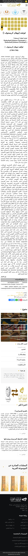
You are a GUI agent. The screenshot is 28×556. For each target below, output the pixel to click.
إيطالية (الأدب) (21, 354)
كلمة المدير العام (9, 522)
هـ (15, 29)
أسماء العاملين (9, 528)
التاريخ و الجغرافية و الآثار (20, 357)
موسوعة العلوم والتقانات (20, 546)
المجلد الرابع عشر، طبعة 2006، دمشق (15, 295)
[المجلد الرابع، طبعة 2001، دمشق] (13, 483)
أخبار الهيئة (23, 522)
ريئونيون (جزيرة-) (21, 359)
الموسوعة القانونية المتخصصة (19, 540)
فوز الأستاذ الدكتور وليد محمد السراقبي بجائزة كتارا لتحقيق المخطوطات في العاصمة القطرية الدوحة (12, 1)
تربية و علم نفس (22, 362)
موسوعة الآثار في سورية (20, 543)
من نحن (24, 519)
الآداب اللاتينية (23, 352)
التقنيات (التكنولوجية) (21, 347)
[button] (26, 472)
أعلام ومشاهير (21, 294)
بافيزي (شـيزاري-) (21, 411)
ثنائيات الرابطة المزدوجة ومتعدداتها (15, 439)
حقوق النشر (23, 525)
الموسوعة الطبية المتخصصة (19, 537)
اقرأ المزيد (23, 433)
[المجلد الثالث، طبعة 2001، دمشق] (22, 483)
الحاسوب (23, 349)
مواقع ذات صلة (9, 525)
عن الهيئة (10, 519)
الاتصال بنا (23, 528)
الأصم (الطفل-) (21, 364)
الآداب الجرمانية (19, 292)
